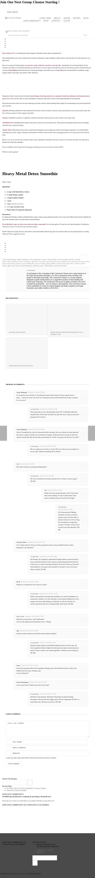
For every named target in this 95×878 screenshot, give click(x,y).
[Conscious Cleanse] (13, 18)
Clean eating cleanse (35, 259)
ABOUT (57, 18)
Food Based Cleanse (18, 261)
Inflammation (30, 263)
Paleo (71, 263)
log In (66, 20)
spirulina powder (17, 204)
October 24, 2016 (13, 35)
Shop (46, 20)
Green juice (42, 261)
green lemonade (51, 261)
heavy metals (71, 261)
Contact (56, 20)
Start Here (45, 18)
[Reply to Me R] (83, 584)
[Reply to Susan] (83, 670)
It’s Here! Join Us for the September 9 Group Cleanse (26, 788)
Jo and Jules (34, 409)
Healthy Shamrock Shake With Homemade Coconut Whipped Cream (67, 333)
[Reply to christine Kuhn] (83, 546)
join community (32, 20)
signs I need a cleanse (13, 266)
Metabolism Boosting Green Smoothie (21, 366)
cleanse (44, 259)
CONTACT (41, 850)
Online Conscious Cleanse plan (60, 263)
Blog (86, 18)
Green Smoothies (23, 35)
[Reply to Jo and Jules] (83, 414)
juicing (48, 263)
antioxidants (25, 259)
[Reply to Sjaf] (83, 633)
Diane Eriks (20, 616)
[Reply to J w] (83, 467)
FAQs (51, 850)
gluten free (35, 261)
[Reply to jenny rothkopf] (83, 397)
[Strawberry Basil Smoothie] (26, 317)
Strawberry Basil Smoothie (17, 332)
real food (76, 263)
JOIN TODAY (12, 12)
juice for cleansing (40, 263)
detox (9, 261)
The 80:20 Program (26, 266)
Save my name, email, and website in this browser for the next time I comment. (32, 758)
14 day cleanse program (10, 259)
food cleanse (27, 261)
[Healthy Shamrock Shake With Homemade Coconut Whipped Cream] (68, 317)
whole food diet (48, 266)
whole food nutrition (60, 266)
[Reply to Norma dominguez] (83, 685)
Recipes (76, 18)
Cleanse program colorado (65, 259)
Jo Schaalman (31, 270)
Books (67, 18)
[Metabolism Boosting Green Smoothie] (26, 350)
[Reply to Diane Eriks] (83, 620)
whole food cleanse (38, 266)
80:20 (19, 259)
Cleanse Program (52, 259)
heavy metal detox (61, 261)
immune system (20, 263)
